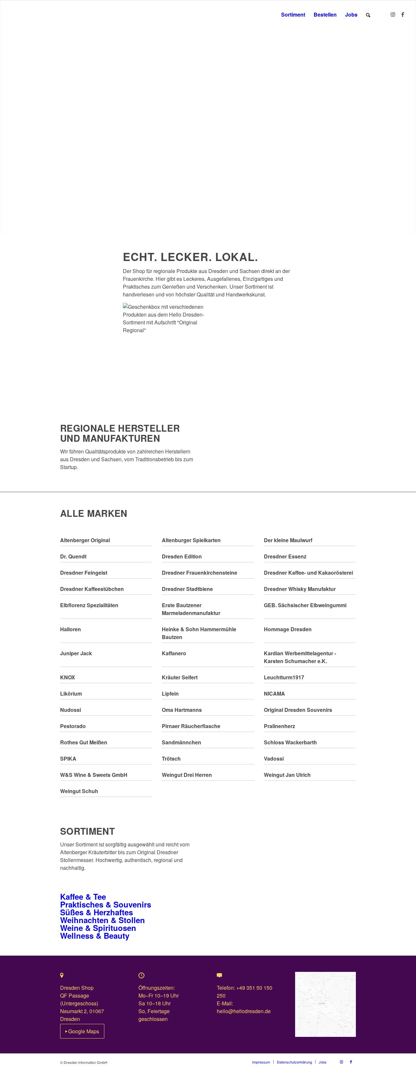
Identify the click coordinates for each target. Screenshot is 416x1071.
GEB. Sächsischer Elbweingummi (305, 605)
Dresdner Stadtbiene (187, 589)
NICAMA (274, 693)
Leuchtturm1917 (284, 677)
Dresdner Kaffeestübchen (92, 589)
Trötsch (171, 758)
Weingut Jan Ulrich (287, 774)
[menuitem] (293, 14)
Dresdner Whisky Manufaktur (300, 589)
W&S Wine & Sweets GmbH (93, 774)
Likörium (71, 693)
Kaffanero (174, 653)
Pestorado (73, 726)
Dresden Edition (182, 556)
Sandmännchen (181, 742)
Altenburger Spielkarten (191, 540)
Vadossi (274, 758)
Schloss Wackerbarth (290, 742)
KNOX (67, 677)
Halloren (70, 629)
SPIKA (68, 758)
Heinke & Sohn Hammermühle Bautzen (199, 633)
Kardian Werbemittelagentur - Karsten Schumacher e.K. (300, 657)
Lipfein (170, 693)
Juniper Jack (76, 653)
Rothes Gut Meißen (83, 742)
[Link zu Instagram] (393, 14)
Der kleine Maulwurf (288, 540)
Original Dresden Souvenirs (298, 709)
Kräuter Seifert (180, 677)
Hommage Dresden (288, 629)
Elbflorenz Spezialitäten (89, 605)
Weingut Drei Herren (187, 774)
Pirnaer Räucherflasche (191, 726)
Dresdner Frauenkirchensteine (199, 572)
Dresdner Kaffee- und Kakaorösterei (308, 572)
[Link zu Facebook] (403, 14)
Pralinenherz (279, 726)
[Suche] (368, 14)
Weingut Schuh (79, 791)
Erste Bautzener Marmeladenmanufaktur (191, 609)
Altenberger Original (85, 540)
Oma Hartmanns (182, 709)
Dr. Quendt (73, 556)
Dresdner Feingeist (83, 572)
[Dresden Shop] (31, 14)
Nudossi (70, 709)
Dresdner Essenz (285, 556)
